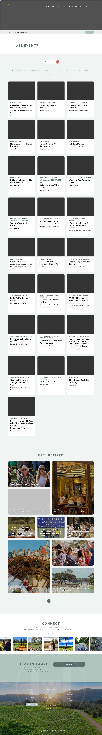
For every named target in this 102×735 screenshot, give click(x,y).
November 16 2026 (75, 377)
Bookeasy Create (60, 731)
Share (88, 32)
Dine (64, 6)
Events (70, 6)
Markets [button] (87, 70)
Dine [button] (74, 70)
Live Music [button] (51, 74)
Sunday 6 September (47, 259)
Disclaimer (70, 697)
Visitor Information (31, 698)
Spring (89, 230)
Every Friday (44, 141)
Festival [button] (59, 70)
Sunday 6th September (18, 295)
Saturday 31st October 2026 (79, 336)
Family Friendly (24, 110)
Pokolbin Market (76, 144)
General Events (14, 110)
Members (70, 700)
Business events (32, 704)
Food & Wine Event (45, 226)
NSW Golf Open (47, 382)
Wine (53, 6)
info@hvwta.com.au (51, 702)
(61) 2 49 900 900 (51, 700)
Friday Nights (15, 102)
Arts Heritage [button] (61, 74)
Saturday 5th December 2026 (20, 418)
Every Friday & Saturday (78, 102)
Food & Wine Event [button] (48, 70)
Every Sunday (74, 141)
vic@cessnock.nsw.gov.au (51, 709)
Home (9, 32)
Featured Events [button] (22, 70)
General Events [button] (35, 70)
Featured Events (73, 110)
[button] (57, 62)
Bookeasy (45, 731)
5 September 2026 (16, 259)
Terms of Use (70, 695)
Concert (81, 349)
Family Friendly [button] (40, 74)
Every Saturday (16, 141)
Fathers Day (55, 267)
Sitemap (70, 692)
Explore (78, 6)
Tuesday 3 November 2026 (19, 377)
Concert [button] (67, 70)
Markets (81, 146)
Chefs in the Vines (18, 262)
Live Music (50, 149)
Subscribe (69, 664)
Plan (47, 6)
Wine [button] (80, 70)
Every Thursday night (48, 102)
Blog (32, 700)
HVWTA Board (70, 698)
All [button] (13, 70)
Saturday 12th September (78, 295)
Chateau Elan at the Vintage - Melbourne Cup (19, 382)
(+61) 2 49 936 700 (51, 708)
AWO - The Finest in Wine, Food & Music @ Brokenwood (78, 300)
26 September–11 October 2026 (21, 336)
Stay (58, 6)
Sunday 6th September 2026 (79, 259)
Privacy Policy (70, 694)
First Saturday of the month (80, 177)
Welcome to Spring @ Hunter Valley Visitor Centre (78, 225)
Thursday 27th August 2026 (50, 218)
